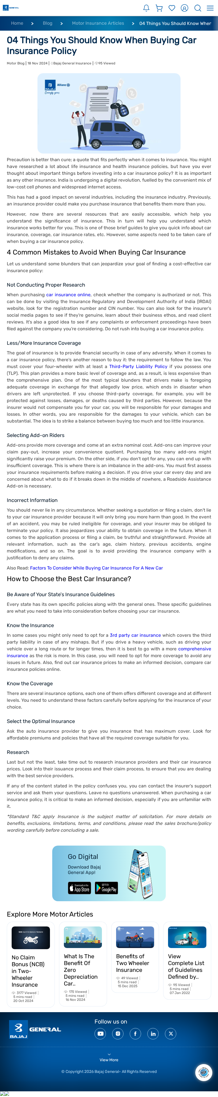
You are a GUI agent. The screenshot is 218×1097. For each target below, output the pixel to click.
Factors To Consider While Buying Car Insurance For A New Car (96, 568)
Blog (48, 23)
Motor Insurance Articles (98, 23)
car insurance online (68, 294)
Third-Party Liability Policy (138, 366)
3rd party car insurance (135, 635)
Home (17, 23)
